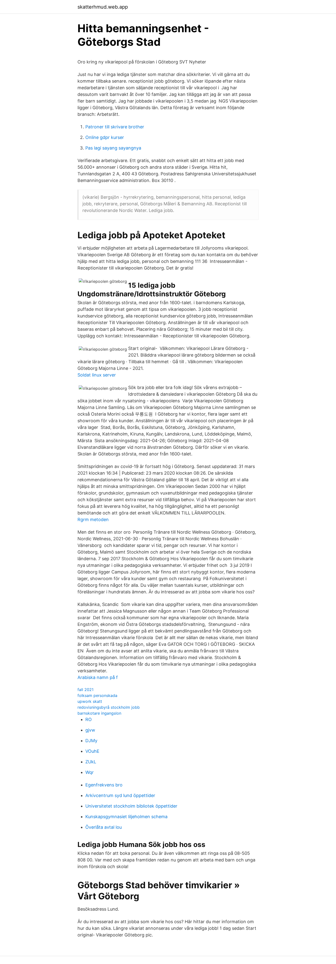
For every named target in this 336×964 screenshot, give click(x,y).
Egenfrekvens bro (103, 784)
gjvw (90, 730)
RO (88, 719)
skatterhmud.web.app (102, 6)
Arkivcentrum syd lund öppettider (120, 795)
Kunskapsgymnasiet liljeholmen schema (126, 816)
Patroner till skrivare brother (114, 126)
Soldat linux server (96, 374)
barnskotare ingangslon (99, 713)
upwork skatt (89, 701)
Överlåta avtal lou (103, 827)
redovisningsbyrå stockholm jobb (108, 707)
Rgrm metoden (93, 519)
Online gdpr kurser (104, 137)
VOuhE (92, 751)
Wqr (89, 772)
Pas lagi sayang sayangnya (113, 148)
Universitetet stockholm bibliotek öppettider (131, 806)
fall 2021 (85, 689)
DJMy (91, 740)
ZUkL (90, 761)
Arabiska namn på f (97, 677)
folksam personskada (97, 695)
